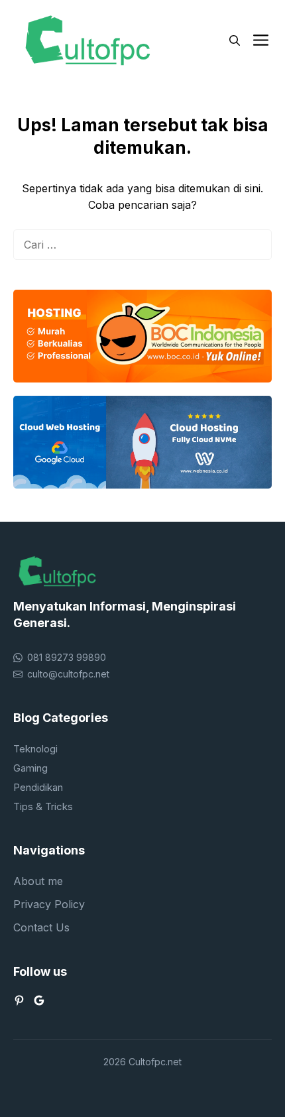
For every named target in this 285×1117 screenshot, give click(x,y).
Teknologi (35, 748)
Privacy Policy (49, 904)
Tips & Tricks (43, 806)
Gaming (30, 768)
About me (38, 881)
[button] (234, 40)
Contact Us (41, 927)
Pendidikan (38, 787)
